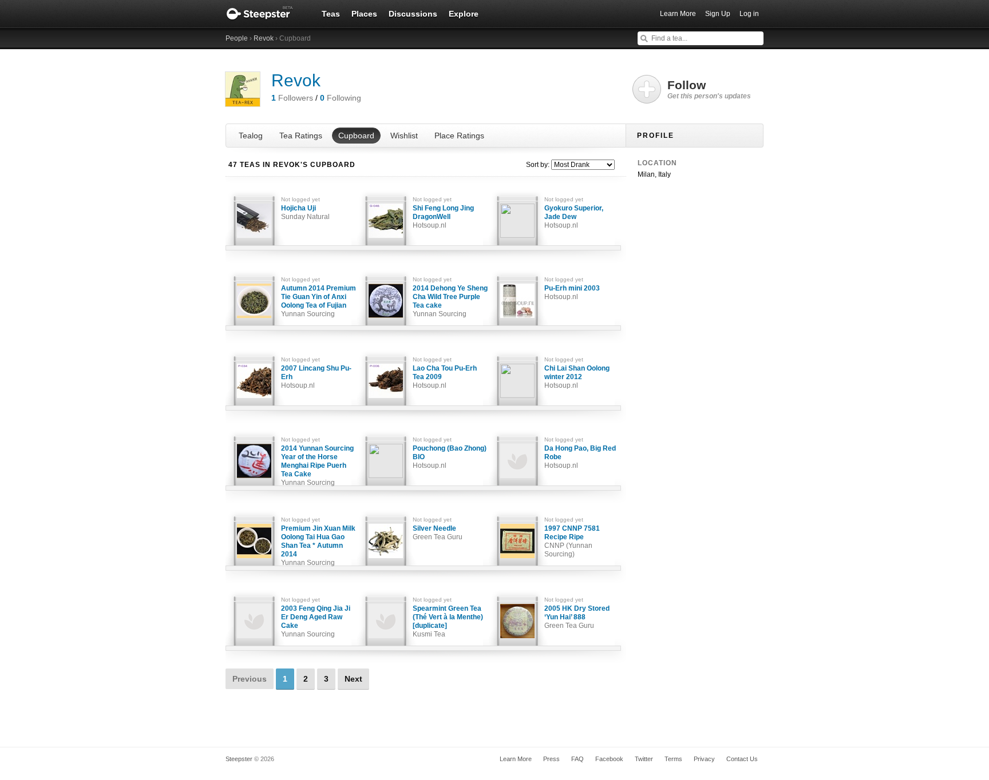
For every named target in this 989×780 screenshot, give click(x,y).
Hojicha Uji (305, 212)
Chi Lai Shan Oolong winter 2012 (577, 376)
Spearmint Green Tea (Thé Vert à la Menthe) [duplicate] (448, 621)
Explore (463, 13)
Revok (264, 38)
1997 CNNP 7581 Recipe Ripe (572, 541)
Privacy (704, 758)
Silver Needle (437, 532)
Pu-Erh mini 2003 (572, 292)
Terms (673, 758)
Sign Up (717, 14)
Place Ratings (459, 135)
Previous (249, 678)
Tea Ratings (300, 135)
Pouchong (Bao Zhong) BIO (449, 456)
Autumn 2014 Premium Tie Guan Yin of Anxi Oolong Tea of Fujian (318, 301)
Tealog (251, 135)
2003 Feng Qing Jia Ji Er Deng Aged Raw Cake (315, 621)
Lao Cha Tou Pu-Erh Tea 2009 (445, 376)
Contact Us (742, 758)
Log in (749, 14)
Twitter (644, 758)
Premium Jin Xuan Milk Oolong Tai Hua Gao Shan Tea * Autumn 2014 (318, 545)
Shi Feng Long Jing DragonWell (443, 216)
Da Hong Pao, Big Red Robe (580, 456)
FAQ (577, 758)
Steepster (266, 13)
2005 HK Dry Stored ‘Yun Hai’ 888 (577, 617)
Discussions (413, 13)
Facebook (609, 758)
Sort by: (537, 165)
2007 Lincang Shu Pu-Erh (316, 376)
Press (551, 758)
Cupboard (356, 135)
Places (364, 13)
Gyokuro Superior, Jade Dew (573, 216)
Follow (709, 89)
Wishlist (404, 135)
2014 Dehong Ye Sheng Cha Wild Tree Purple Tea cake (450, 301)
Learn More (678, 14)
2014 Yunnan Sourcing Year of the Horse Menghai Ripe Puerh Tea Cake (317, 465)
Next (353, 678)
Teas (331, 13)
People (237, 38)
